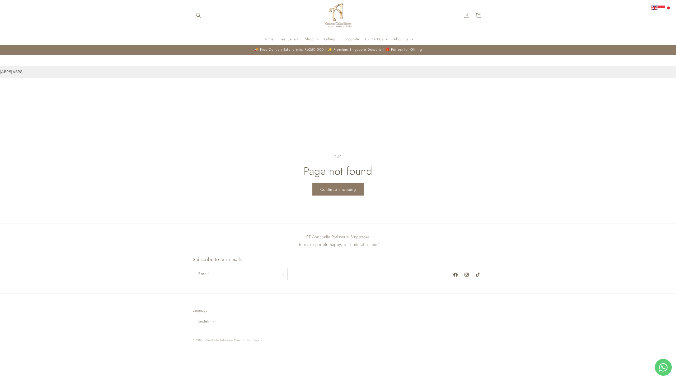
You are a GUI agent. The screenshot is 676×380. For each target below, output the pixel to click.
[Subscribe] (282, 274)
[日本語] (668, 7)
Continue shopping (338, 189)
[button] (198, 15)
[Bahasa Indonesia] (661, 7)
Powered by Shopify (248, 340)
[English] (654, 7)
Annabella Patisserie (219, 340)
